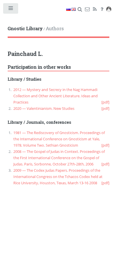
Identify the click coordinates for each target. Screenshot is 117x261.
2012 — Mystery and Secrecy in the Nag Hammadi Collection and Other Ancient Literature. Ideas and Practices (55, 96)
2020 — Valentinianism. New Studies (43, 108)
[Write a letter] (87, 9)
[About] (102, 9)
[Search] (80, 9)
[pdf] (105, 102)
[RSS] (94, 9)
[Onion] (108, 9)
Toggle (11, 9)
